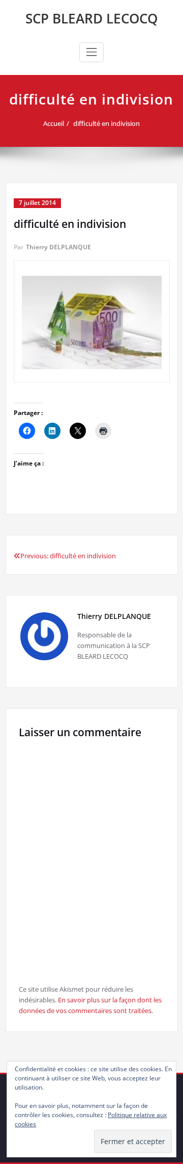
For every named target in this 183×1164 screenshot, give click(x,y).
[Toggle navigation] (91, 52)
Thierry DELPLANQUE (58, 247)
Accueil (53, 123)
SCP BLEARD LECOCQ (91, 18)
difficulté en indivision (106, 123)
